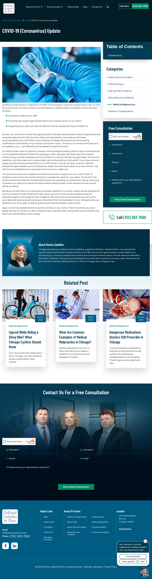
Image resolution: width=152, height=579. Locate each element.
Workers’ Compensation (121, 111)
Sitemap (88, 566)
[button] (127, 46)
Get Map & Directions (48, 538)
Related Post (115, 55)
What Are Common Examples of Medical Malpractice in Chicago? (75, 337)
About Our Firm (33, 6)
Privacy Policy (110, 566)
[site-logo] (8, 8)
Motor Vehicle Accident (121, 77)
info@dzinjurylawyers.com (14, 532)
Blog (85, 6)
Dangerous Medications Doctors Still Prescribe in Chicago (126, 337)
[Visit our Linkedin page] (14, 545)
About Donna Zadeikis (51, 245)
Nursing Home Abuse (100, 532)
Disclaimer (98, 566)
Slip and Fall (72, 522)
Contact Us (97, 6)
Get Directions (125, 529)
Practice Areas (53, 6)
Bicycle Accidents (99, 527)
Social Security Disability (121, 97)
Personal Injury (116, 84)
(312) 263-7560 (140, 6)
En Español (48, 527)
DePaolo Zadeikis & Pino (12, 20)
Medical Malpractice (124, 104)
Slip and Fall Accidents (120, 90)
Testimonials (73, 6)
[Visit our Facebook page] (5, 545)
